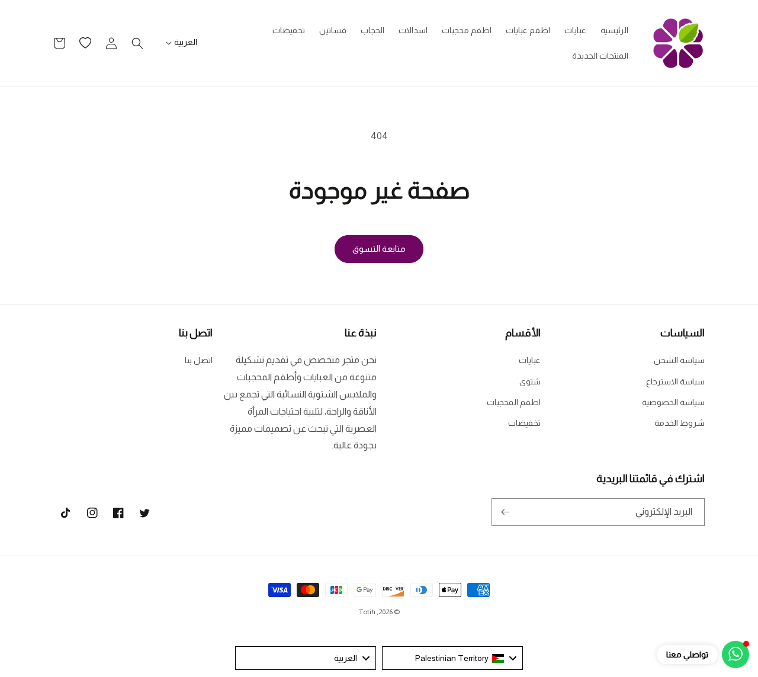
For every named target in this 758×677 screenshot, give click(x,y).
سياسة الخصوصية (673, 402)
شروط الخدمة (679, 423)
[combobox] (452, 658)
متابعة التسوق (379, 248)
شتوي (530, 381)
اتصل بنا (199, 360)
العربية (185, 42)
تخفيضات (524, 423)
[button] (137, 43)
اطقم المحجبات (514, 402)
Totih (367, 612)
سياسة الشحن (679, 360)
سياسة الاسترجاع (675, 381)
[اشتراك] (505, 512)
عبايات (530, 360)
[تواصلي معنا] (735, 654)
